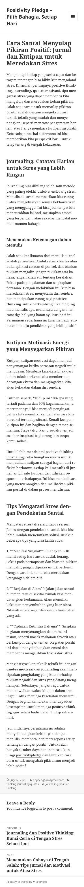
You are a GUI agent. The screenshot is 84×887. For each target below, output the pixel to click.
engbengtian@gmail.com (48, 780)
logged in (34, 808)
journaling (51, 784)
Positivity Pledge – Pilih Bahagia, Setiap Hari (31, 16)
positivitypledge (28, 755)
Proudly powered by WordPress (26, 882)
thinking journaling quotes (22, 784)
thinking (11, 788)
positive (64, 784)
